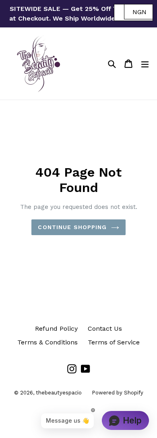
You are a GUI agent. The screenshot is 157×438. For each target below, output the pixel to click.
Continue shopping (72, 227)
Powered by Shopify (117, 393)
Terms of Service (114, 342)
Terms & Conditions (47, 342)
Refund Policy (56, 328)
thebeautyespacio (59, 393)
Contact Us (105, 328)
